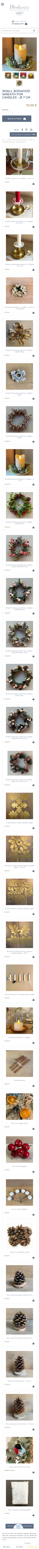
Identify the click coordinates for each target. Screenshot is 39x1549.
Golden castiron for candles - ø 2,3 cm (19, 178)
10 (7, 441)
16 (7, 1427)
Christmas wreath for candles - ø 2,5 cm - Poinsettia (20, 308)
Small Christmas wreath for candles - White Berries (19, 608)
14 (7, 1384)
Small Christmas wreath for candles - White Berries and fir (19, 737)
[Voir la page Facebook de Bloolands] (22, 130)
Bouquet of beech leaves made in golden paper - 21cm (19, 952)
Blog (16, 130)
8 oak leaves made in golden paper (19, 822)
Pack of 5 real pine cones (19, 1252)
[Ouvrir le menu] (2, 4)
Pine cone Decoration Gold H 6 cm (19, 1295)
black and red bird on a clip (19, 1467)
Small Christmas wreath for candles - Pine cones (19, 694)
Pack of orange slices (19, 1123)
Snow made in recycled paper (19, 1510)
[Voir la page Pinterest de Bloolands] (26, 130)
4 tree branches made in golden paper (19, 908)
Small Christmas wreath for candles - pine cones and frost (19, 780)
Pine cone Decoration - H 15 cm (19, 1381)
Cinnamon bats (19, 1080)
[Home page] (19, 10)
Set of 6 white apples (19, 1209)
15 (7, 1041)
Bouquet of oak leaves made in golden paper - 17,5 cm (19, 866)
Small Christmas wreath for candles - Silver (19, 394)
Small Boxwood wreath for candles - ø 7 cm (16, 94)
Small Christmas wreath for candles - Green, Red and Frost (19, 565)
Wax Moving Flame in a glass (19, 1037)
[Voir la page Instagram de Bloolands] (31, 130)
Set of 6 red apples (19, 1166)
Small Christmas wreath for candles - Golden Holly (19, 351)
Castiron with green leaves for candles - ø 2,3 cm (19, 265)
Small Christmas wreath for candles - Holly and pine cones (19, 651)
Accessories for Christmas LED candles (19, 994)
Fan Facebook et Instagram (23, 134)
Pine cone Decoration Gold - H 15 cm (19, 1424)
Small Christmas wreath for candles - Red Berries (19, 522)
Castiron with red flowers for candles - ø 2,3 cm (19, 222)
